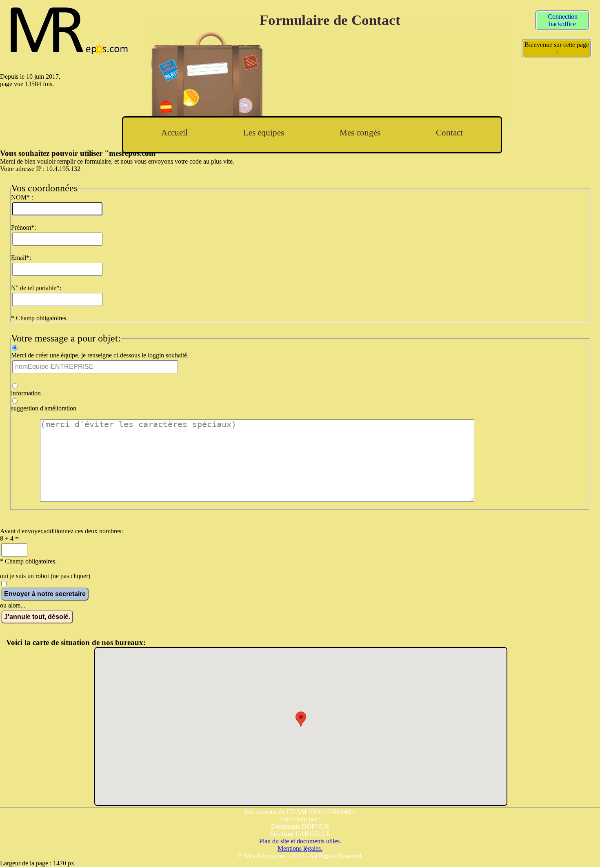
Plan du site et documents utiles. (300, 841)
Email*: (21, 257)
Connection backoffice (563, 20)
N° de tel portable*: (36, 287)
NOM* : (22, 197)
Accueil (174, 132)
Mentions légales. (300, 848)
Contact (449, 132)
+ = (9, 538)
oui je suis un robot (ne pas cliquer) (45, 575)
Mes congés (360, 132)
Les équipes (263, 132)
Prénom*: (23, 227)
